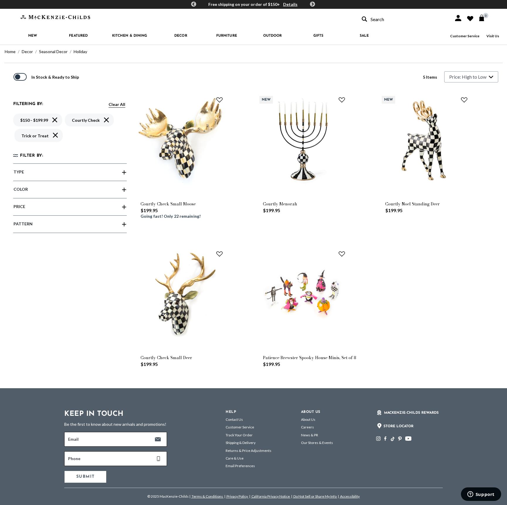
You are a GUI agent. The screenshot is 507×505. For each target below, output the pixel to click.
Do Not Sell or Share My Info (315, 496)
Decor (27, 51)
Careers (307, 427)
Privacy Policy (237, 496)
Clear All (117, 104)
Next (312, 4)
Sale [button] (364, 36)
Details (290, 4)
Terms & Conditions (207, 496)
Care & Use (235, 458)
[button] (458, 18)
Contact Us (234, 419)
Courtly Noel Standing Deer (412, 204)
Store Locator (398, 426)
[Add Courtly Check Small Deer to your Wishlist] (219, 254)
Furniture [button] (226, 36)
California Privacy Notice (270, 496)
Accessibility (349, 496)
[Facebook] (385, 438)
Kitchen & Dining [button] (129, 36)
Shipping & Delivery (241, 442)
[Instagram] (378, 438)
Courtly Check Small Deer (166, 357)
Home (10, 51)
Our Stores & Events (317, 442)
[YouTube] (408, 438)
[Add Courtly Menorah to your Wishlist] (342, 100)
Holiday (80, 51)
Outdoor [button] (272, 36)
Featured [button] (78, 36)
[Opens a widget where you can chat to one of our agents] (481, 494)
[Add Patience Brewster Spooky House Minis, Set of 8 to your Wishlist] (342, 254)
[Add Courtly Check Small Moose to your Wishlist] (219, 100)
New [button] (32, 36)
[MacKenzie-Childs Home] (55, 16)
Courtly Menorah (280, 204)
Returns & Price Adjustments (248, 450)
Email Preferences (240, 466)
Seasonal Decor (53, 51)
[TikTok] (392, 439)
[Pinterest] (400, 438)
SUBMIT (85, 476)
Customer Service (464, 36)
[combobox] (402, 19)
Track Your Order (239, 435)
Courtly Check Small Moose (168, 204)
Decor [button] (180, 36)
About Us (308, 419)
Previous (194, 4)
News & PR (309, 435)
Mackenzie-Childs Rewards (411, 413)
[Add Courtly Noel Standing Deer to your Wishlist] (464, 100)
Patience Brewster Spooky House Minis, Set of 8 (309, 357)
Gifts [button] (318, 36)
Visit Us (492, 36)
